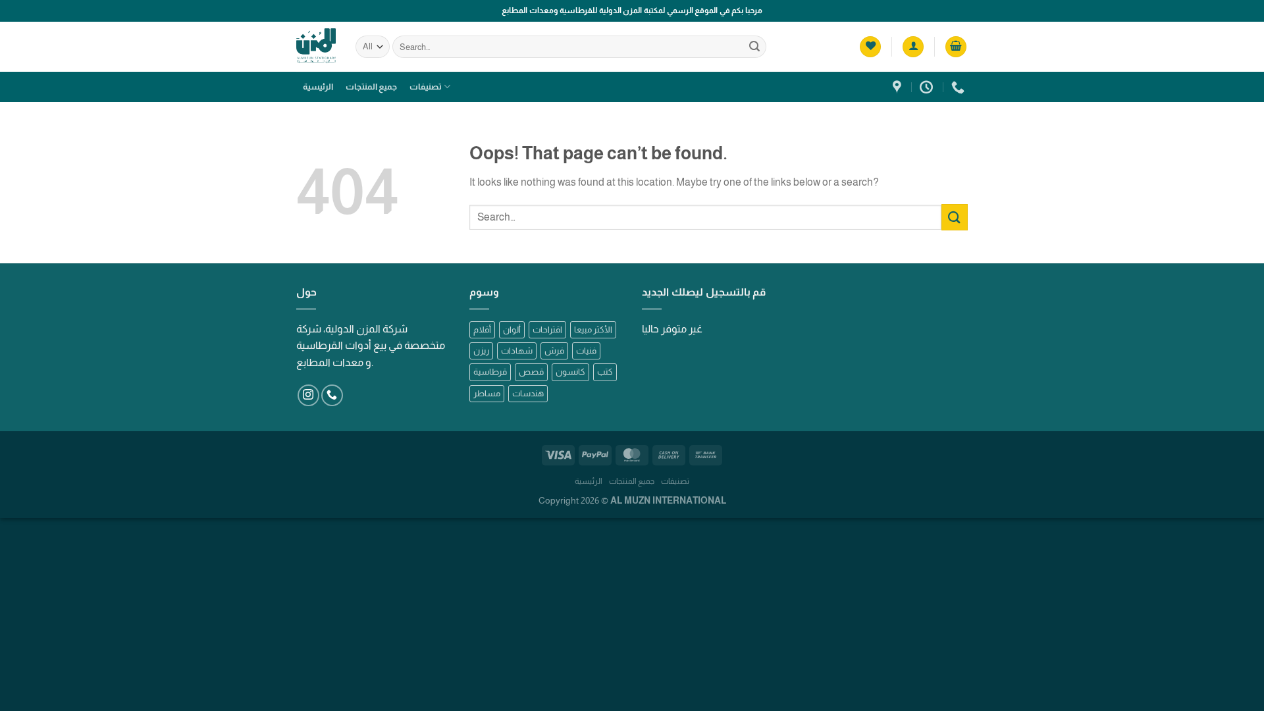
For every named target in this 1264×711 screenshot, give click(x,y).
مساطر (486, 393)
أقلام (482, 329)
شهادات (517, 351)
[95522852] (959, 86)
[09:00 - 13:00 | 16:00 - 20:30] (928, 86)
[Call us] (332, 395)
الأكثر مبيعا (593, 329)
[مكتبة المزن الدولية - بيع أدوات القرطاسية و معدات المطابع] (316, 46)
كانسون (570, 372)
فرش (554, 351)
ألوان (512, 329)
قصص (531, 372)
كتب (605, 372)
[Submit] (754, 47)
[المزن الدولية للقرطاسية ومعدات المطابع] (899, 86)
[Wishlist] (870, 47)
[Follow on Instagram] (308, 395)
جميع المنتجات (371, 87)
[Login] (913, 47)
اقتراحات (547, 329)
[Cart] (955, 47)
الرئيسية (318, 87)
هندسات (528, 393)
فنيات (586, 351)
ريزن (481, 351)
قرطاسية (490, 372)
